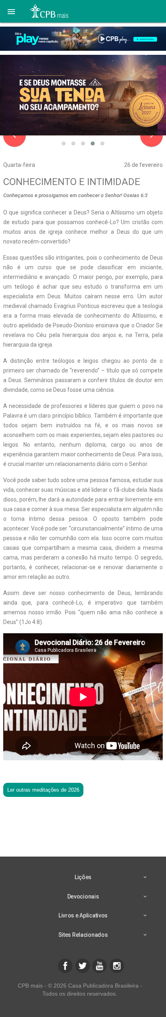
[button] (11, 11)
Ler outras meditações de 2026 (43, 790)
